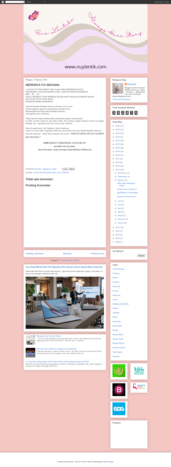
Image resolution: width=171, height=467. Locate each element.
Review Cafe (117, 339)
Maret (120, 215)
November (122, 173)
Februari (121, 219)
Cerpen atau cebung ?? (127, 189)
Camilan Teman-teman (126, 196)
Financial (116, 286)
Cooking (115, 273)
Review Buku (117, 334)
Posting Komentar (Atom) (69, 260)
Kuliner (115, 308)
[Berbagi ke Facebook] (71, 169)
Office (114, 317)
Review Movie (118, 343)
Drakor (115, 278)
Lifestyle (115, 313)
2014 (117, 170)
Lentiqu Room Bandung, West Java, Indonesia (51, 173)
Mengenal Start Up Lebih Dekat (49, 336)
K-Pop (115, 299)
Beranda (67, 253)
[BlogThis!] (66, 169)
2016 (117, 162)
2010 (117, 238)
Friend (115, 291)
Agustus (121, 180)
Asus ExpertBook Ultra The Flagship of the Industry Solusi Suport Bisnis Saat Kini (64, 267)
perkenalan (117, 326)
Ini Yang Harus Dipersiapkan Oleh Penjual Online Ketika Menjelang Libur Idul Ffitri (57, 362)
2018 (117, 155)
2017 (117, 159)
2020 (117, 148)
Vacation (116, 356)
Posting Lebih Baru (35, 253)
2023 (117, 137)
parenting (116, 321)
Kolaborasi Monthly (120, 304)
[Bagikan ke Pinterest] (73, 169)
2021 (117, 144)
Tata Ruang (117, 352)
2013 (117, 227)
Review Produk (118, 348)
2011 (117, 235)
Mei (119, 208)
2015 (117, 166)
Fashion (115, 282)
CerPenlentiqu (118, 269)
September (123, 176)
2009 (117, 242)
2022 (117, 140)
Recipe (115, 330)
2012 (117, 231)
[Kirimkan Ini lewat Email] (63, 169)
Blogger (111, 462)
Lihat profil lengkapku (121, 99)
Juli (119, 201)
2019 (117, 151)
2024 (117, 133)
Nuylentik (131, 84)
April (120, 212)
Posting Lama (97, 253)
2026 (117, 126)
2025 (117, 129)
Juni (120, 205)
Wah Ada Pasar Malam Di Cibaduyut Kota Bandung (56, 349)
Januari (121, 223)
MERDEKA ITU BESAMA (127, 193)
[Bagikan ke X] (68, 169)
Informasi (116, 295)
